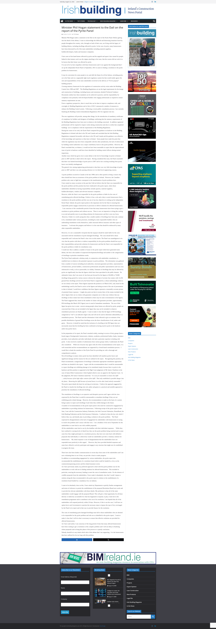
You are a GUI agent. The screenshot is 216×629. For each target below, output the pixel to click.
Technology (92, 21)
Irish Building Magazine (108, 21)
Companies (131, 340)
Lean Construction (133, 349)
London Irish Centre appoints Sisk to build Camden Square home (113, 592)
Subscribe (123, 21)
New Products (132, 352)
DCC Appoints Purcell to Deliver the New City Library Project (93, 2)
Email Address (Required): (69, 577)
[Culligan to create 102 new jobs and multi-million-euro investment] (100, 581)
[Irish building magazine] (108, 9)
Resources (134, 21)
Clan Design (102, 626)
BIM (129, 338)
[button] (74, 21)
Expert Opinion (132, 346)
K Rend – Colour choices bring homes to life (114, 602)
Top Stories (81, 21)
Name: (63, 588)
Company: (64, 599)
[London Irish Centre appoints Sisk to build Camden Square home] (100, 592)
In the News (69, 21)
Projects (130, 343)
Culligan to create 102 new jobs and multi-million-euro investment (114, 581)
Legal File (130, 354)
